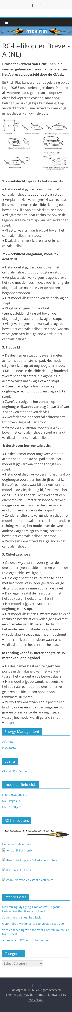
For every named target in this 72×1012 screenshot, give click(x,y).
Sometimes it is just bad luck (21, 917)
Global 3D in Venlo (14, 771)
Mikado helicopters (44, 860)
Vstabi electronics (41, 880)
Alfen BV (7, 742)
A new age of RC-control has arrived (26, 940)
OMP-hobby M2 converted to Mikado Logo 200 (33, 924)
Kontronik (25, 850)
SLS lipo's (24, 870)
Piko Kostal (9, 748)
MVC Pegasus (11, 801)
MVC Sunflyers (11, 807)
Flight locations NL (14, 795)
